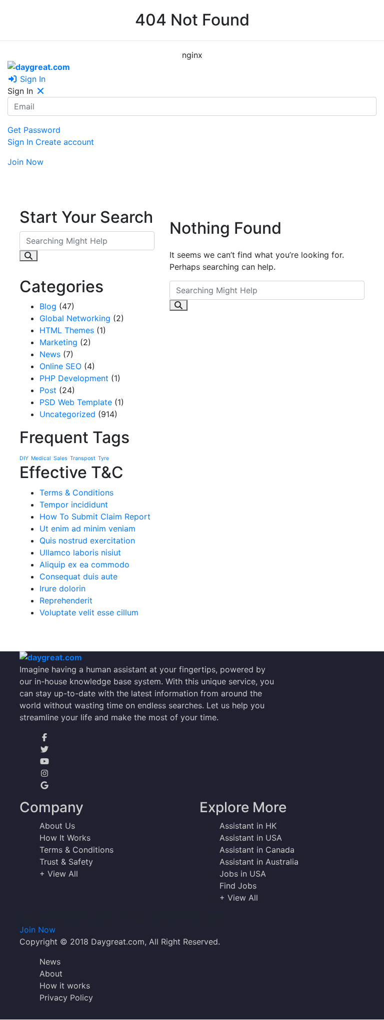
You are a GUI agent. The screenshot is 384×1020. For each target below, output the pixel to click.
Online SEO (61, 366)
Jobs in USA (243, 874)
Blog (48, 306)
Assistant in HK (248, 826)
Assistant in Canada (257, 850)
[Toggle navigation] (18, 175)
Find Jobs (238, 886)
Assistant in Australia (259, 862)
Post (48, 390)
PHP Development (74, 378)
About (51, 974)
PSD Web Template (76, 402)
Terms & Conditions (77, 493)
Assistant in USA (251, 838)
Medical (41, 458)
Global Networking (75, 318)
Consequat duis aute (79, 576)
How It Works (65, 838)
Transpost (83, 458)
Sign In (32, 79)
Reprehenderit (66, 600)
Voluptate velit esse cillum (89, 612)
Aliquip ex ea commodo (85, 564)
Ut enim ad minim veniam (88, 528)
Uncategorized (68, 414)
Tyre (103, 458)
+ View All (59, 874)
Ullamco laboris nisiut (80, 552)
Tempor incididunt (74, 505)
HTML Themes (67, 330)
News (50, 354)
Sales (61, 458)
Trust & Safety (66, 862)
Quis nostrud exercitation (87, 540)
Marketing (59, 342)
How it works (65, 986)
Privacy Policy (66, 998)
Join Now (26, 162)
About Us (57, 826)
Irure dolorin (63, 588)
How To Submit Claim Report (95, 516)
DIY (24, 458)
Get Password (34, 130)
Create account (65, 142)
